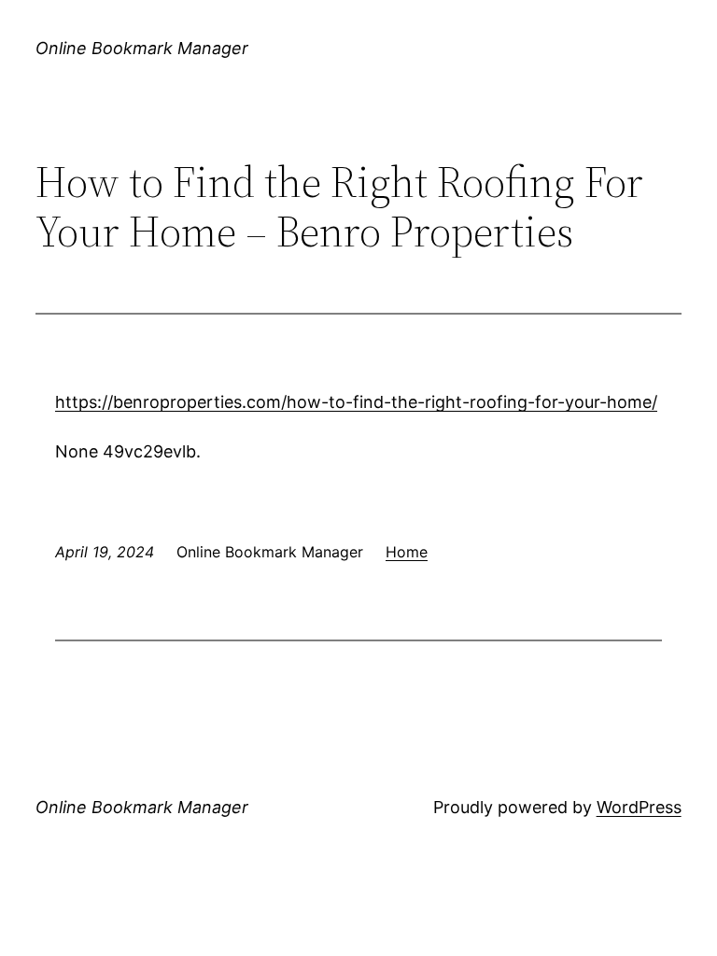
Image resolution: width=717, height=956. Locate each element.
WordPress (639, 807)
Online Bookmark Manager (141, 48)
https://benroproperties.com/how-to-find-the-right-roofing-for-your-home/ (356, 402)
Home (407, 551)
